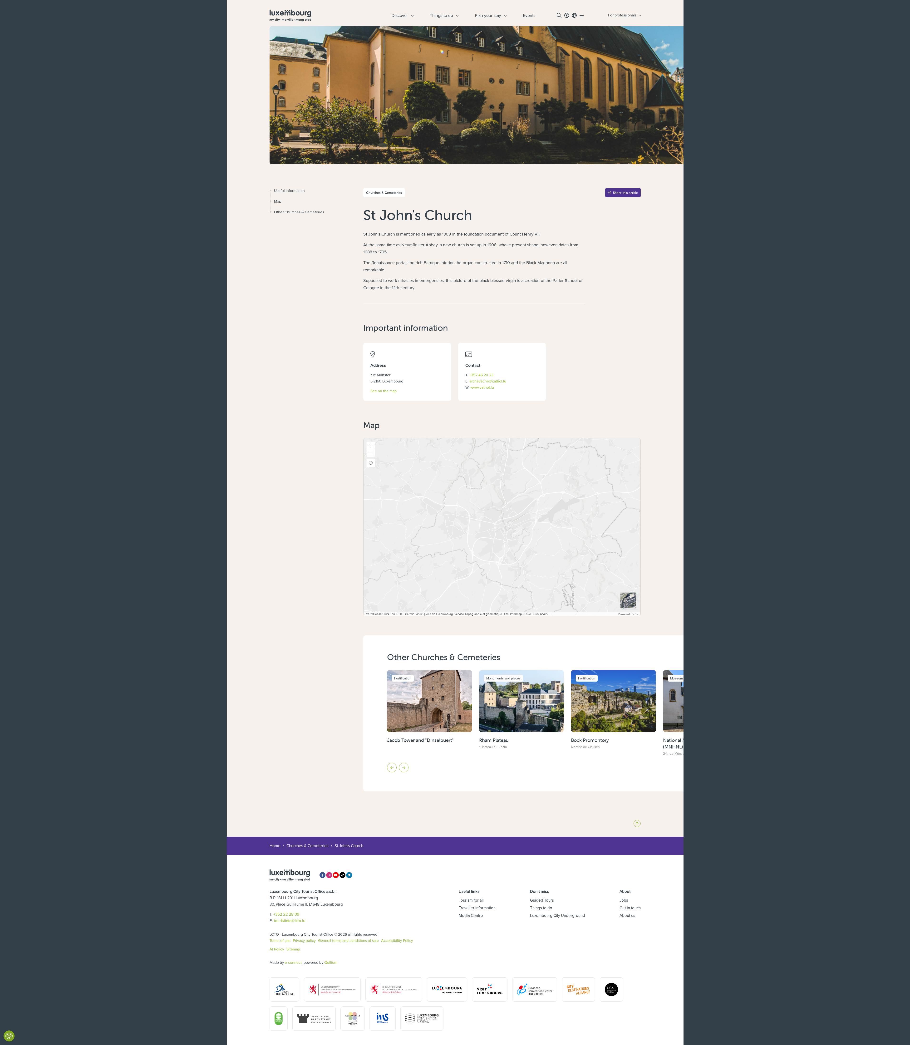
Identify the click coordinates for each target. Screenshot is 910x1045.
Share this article (625, 192)
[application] (502, 527)
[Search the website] (559, 15)
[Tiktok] (342, 875)
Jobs (624, 900)
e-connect (293, 962)
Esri (637, 614)
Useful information (289, 190)
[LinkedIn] (349, 875)
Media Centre (471, 915)
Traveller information (477, 908)
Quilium (330, 962)
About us (627, 915)
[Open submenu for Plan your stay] (505, 15)
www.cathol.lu (482, 387)
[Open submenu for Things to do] (457, 15)
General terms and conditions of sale (348, 940)
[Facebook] (322, 875)
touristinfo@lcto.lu (289, 921)
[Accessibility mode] (566, 15)
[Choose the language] (574, 15)
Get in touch (630, 908)
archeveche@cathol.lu (487, 381)
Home (275, 846)
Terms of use (280, 940)
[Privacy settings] (9, 1035)
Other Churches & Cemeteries (299, 212)
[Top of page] (637, 823)
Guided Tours (542, 900)
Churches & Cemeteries (307, 846)
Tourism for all (471, 900)
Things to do (541, 908)
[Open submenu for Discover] (412, 15)
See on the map (383, 390)
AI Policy (277, 949)
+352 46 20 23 (481, 374)
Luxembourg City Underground (557, 915)
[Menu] (582, 15)
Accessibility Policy (397, 940)
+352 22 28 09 (286, 914)
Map (277, 201)
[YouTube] (336, 875)
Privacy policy (304, 940)
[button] (371, 445)
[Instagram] (329, 875)
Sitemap (293, 949)
